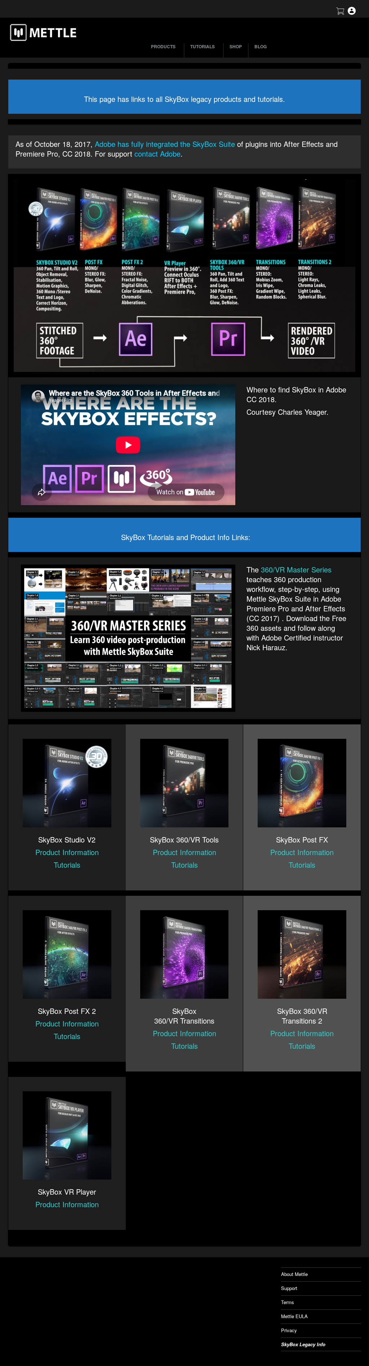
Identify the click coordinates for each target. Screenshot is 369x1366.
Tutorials (67, 864)
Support (289, 1288)
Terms (287, 1302)
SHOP (236, 46)
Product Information (67, 852)
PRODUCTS (163, 46)
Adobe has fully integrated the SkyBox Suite (165, 144)
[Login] (352, 12)
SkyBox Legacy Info (303, 1344)
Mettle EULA (294, 1316)
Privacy (289, 1330)
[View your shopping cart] (340, 12)
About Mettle (294, 1274)
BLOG (260, 46)
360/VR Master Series (296, 569)
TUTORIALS (202, 46)
